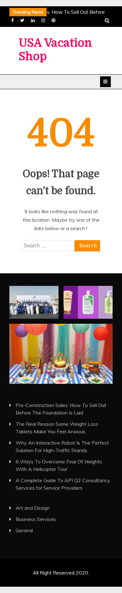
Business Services (36, 519)
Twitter (22, 20)
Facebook (12, 20)
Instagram (43, 20)
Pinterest (53, 20)
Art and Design (33, 508)
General (24, 530)
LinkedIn (33, 20)
